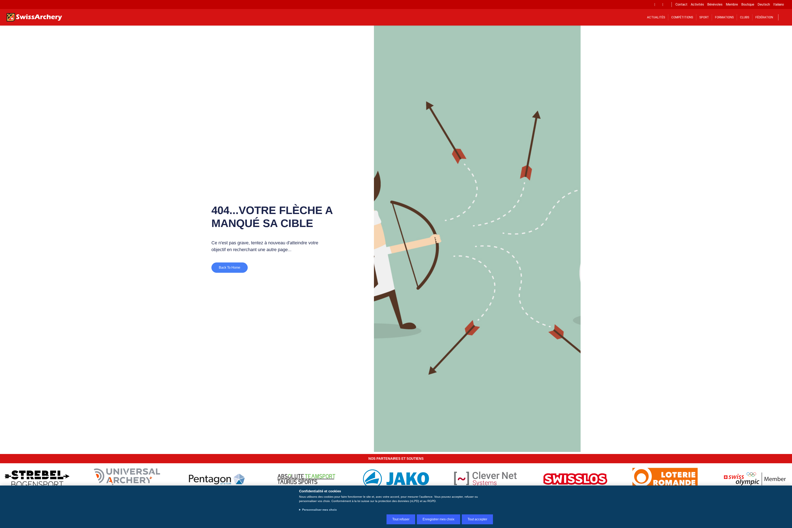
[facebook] (650, 4)
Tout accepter (477, 519)
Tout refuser (400, 519)
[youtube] (658, 4)
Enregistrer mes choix (438, 519)
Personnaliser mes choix (319, 509)
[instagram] (666, 4)
